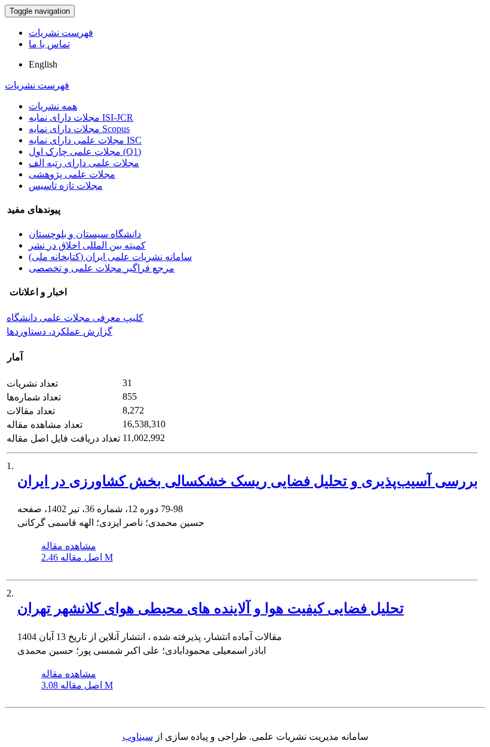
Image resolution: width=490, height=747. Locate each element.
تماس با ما (49, 44)
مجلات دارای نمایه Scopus (79, 129)
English (43, 64)
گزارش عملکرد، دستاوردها (59, 331)
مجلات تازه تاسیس (66, 185)
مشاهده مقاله (68, 546)
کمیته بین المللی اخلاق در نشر (87, 245)
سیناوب (137, 736)
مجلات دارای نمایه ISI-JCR (81, 117)
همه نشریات (53, 106)
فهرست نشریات (61, 32)
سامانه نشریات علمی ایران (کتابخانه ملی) (110, 257)
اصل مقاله (77, 557)
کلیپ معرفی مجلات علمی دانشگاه (75, 318)
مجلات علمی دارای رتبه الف (84, 163)
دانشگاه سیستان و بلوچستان (85, 234)
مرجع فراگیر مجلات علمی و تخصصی (101, 268)
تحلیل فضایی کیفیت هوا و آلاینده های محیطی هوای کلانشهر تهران (210, 608)
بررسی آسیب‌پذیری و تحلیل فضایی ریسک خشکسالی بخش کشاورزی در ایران (247, 481)
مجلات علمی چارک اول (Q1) (85, 151)
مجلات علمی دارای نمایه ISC (85, 140)
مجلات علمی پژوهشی (72, 174)
